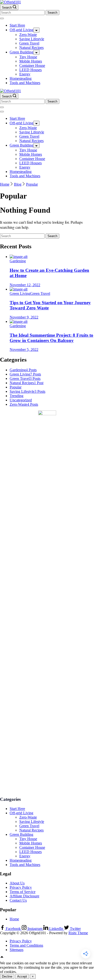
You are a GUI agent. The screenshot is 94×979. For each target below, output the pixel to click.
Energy (24, 74)
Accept (22, 976)
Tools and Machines (25, 83)
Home (14, 919)
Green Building (21, 52)
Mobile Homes (30, 61)
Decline (7, 976)
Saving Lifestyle (31, 39)
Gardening (18, 261)
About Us (17, 883)
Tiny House (28, 57)
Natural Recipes (31, 48)
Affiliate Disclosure (24, 896)
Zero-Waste (28, 35)
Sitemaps (16, 950)
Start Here (17, 25)
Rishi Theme (78, 933)
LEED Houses (30, 70)
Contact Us (18, 900)
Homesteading (21, 78)
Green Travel (29, 43)
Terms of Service (22, 892)
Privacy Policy (21, 887)
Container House (32, 65)
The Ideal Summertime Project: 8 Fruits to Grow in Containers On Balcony (51, 338)
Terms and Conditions (26, 945)
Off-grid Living (21, 30)
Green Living (20, 293)
